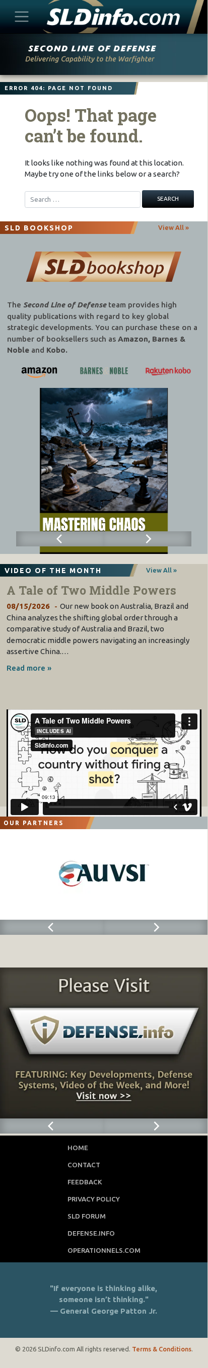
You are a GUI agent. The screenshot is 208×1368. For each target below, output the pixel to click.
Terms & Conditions (161, 1348)
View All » (173, 227)
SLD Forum (86, 1216)
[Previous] (60, 538)
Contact (83, 1165)
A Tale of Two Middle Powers (91, 590)
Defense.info (91, 1233)
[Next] (147, 538)
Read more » (29, 668)
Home (77, 1148)
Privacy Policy (93, 1199)
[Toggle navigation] (22, 16)
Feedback (84, 1182)
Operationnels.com (104, 1250)
